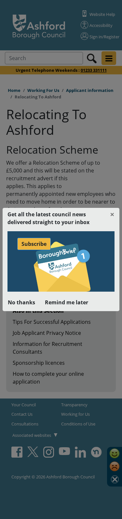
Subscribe (34, 243)
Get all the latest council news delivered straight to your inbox (48, 218)
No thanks (21, 302)
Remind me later (66, 302)
